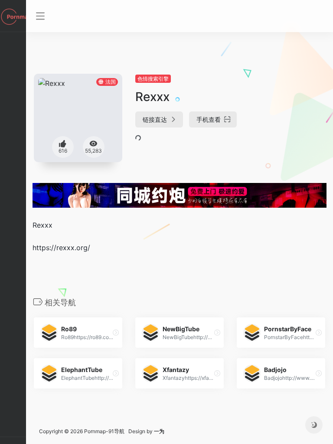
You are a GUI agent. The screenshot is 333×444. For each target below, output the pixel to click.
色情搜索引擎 (153, 78)
